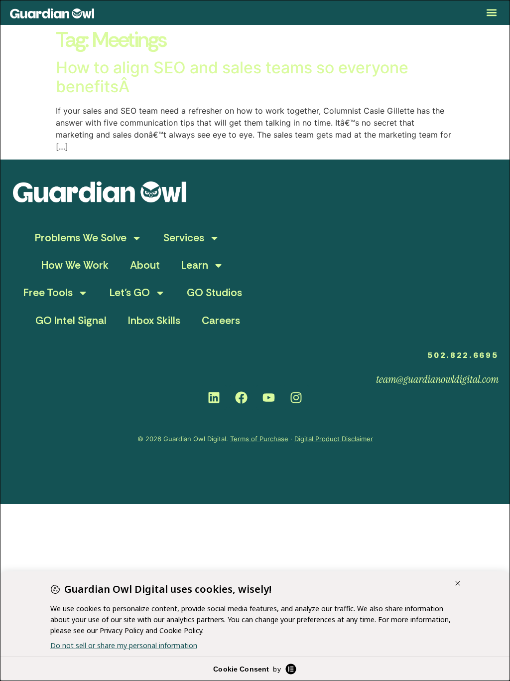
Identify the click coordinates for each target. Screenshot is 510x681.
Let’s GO (130, 293)
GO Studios (214, 293)
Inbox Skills (154, 321)
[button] (492, 12)
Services (183, 238)
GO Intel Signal (71, 321)
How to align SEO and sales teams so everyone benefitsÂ (232, 77)
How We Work (75, 265)
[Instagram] (296, 397)
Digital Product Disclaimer (333, 439)
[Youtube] (268, 397)
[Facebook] (241, 397)
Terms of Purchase (259, 439)
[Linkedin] (214, 397)
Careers (221, 321)
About (145, 265)
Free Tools (48, 293)
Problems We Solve (81, 238)
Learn (194, 265)
